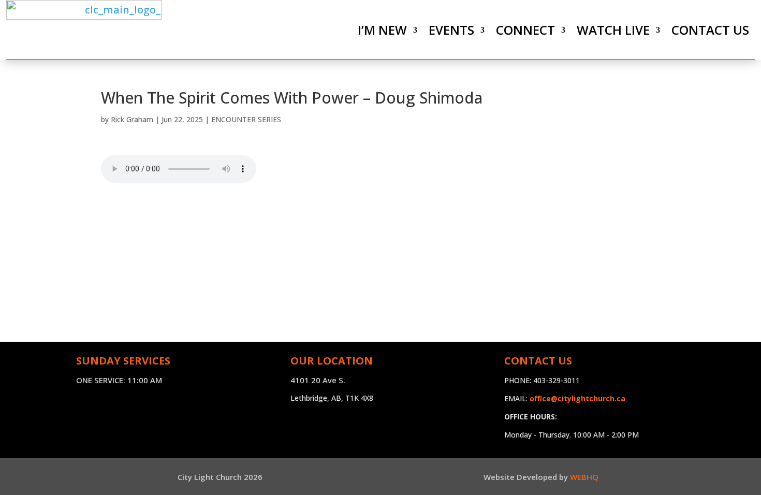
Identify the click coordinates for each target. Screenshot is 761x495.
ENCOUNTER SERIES (246, 119)
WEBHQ (584, 477)
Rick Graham (132, 119)
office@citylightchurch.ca (577, 398)
